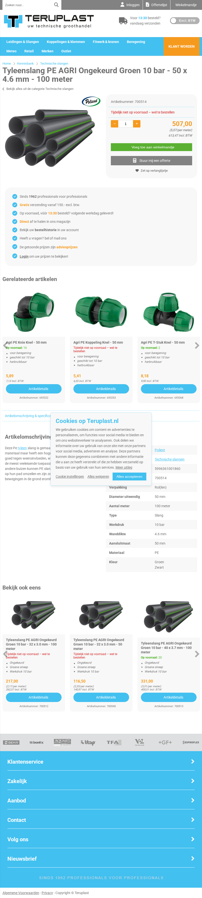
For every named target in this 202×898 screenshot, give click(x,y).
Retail (29, 51)
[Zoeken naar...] (56, 5)
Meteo (11, 51)
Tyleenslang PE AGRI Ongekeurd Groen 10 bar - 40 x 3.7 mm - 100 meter (166, 647)
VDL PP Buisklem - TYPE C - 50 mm (168, 342)
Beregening (136, 42)
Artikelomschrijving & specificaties (31, 416)
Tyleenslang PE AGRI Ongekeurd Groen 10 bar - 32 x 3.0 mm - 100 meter (31, 644)
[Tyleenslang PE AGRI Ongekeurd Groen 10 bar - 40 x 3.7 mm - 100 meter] (168, 617)
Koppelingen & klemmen (66, 42)
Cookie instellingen (70, 476)
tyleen (22, 448)
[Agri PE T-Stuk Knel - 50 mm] (33, 312)
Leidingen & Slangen (22, 42)
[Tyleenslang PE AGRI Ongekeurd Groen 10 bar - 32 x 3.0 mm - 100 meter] (33, 615)
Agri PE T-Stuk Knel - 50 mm (28, 342)
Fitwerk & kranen (106, 42)
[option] (50, 138)
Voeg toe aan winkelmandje (153, 147)
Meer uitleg (124, 467)
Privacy (47, 893)
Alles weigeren (98, 476)
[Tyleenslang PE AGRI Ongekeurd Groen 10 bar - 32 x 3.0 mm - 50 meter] (101, 615)
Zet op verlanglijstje (154, 170)
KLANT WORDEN (181, 46)
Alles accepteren (129, 476)
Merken (47, 51)
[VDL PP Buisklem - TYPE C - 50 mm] (168, 312)
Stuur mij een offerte (154, 161)
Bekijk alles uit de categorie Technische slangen (39, 89)
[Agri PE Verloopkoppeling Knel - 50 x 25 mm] (101, 312)
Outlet (66, 51)
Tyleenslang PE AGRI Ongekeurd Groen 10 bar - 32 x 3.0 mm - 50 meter (98, 644)
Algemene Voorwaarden (20, 893)
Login (24, 256)
